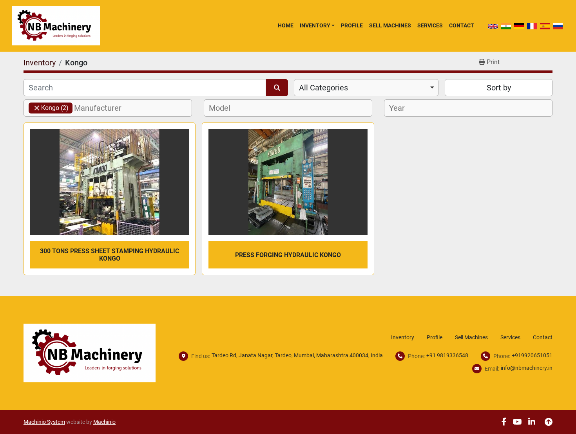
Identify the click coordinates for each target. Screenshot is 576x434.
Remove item (37, 108)
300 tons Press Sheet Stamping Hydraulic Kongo (109, 254)
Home (285, 25)
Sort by (499, 87)
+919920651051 (532, 355)
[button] (317, 25)
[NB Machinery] (90, 353)
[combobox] (366, 87)
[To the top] (548, 422)
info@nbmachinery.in (526, 368)
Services (430, 25)
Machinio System (44, 422)
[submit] (277, 87)
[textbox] (102, 108)
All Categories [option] (323, 87)
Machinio (104, 422)
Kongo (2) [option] (49, 108)
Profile (352, 25)
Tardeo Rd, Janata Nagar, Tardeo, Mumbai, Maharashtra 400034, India (297, 355)
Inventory (315, 25)
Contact (461, 25)
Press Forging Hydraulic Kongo (288, 255)
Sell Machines (390, 25)
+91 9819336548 (447, 355)
